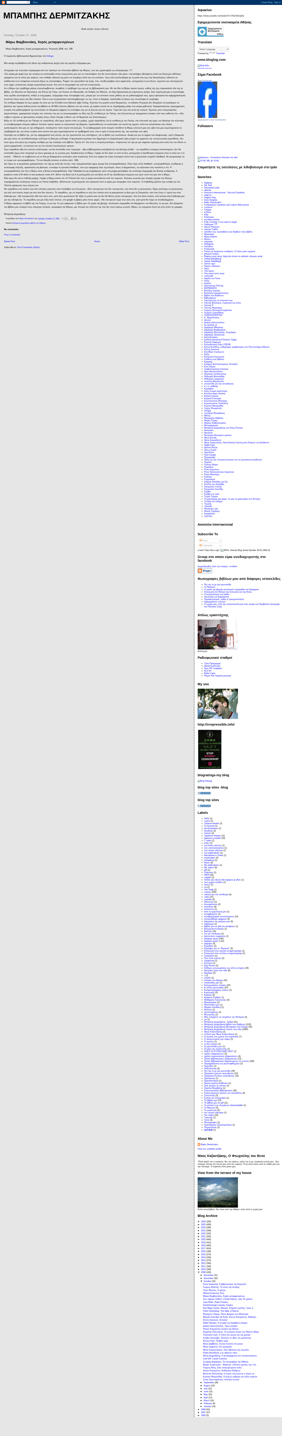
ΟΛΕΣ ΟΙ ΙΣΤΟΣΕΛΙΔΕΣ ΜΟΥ (218, 1051)
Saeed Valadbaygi (212, 261)
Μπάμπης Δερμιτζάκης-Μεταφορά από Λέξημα (226, 1027)
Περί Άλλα (209, 452)
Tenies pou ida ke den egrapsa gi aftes (222, 880)
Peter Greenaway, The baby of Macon (221, 1311)
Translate (220, 53)
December (209, 1275)
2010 (203, 1269)
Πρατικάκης (209, 1078)
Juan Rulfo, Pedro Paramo (215, 1302)
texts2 (207, 884)
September (209, 1382)
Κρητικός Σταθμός (212, 997)
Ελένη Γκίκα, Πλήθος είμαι (215, 1341)
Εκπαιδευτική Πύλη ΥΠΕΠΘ (217, 344)
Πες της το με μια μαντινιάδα (217, 584)
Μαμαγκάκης (210, 1002)
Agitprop (208, 183)
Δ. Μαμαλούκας (211, 317)
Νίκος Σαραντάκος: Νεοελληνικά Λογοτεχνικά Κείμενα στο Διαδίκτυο (236, 442)
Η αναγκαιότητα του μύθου (216, 594)
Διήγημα (208, 943)
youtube (208, 899)
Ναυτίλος (208, 433)
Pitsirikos (208, 246)
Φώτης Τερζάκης (212, 511)
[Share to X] (69, 218)
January (208, 1406)
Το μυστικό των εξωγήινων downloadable (223, 1105)
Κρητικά (208, 995)
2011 (203, 1266)
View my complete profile (209, 1149)
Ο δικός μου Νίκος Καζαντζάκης (219, 1034)
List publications (211, 853)
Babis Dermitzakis (205, 80)
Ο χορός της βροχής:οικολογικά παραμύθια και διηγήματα (231, 589)
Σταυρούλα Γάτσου (213, 486)
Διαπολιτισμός (211, 337)
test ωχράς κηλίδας (213, 882)
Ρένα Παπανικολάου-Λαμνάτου (219, 472)
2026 (203, 1221)
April (206, 1397)
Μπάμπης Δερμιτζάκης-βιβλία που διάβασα (29, 223)
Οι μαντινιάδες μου (213, 1046)
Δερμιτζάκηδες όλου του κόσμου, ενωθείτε (217, 566)
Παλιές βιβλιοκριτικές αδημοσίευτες (220, 1058)
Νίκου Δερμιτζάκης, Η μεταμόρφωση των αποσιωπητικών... (231, 1355)
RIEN (206, 875)
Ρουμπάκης (209, 479)
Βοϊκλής (208, 931)
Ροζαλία (208, 477)
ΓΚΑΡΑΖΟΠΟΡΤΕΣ (213, 315)
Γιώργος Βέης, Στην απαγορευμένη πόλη (222, 1367)
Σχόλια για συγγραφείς (215, 1098)
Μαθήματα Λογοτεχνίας (215, 1000)
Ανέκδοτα (208, 906)
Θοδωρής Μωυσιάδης (214, 376)
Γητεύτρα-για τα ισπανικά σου (218, 300)
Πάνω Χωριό (210, 450)
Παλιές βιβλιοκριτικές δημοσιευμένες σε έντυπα (226, 1061)
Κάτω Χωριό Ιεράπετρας (215, 391)
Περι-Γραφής (210, 455)
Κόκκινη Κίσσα (211, 396)
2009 (203, 1272)
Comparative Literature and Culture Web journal (226, 205)
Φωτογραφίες (210, 1122)
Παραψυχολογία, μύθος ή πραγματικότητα (224, 599)
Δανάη (207, 320)
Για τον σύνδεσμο (212, 933)
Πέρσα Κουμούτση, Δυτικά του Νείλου (221, 1329)
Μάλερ (207, 415)
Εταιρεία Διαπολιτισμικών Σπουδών (221, 364)
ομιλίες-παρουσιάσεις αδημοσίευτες (220, 1056)
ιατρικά (207, 978)
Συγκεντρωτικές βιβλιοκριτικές (218, 1090)
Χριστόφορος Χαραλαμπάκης (218, 1125)
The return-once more (214, 273)
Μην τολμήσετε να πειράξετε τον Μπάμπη (224, 1017)
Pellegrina (208, 244)
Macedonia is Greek (213, 855)
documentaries (211, 828)
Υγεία (206, 1120)
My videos (209, 867)
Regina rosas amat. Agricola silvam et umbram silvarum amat (233, 256)
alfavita (207, 190)
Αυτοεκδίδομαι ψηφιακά (215, 919)
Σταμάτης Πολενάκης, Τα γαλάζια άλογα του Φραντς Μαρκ (231, 1332)
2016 (203, 1251)
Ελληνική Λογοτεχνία (214, 357)
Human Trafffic (211, 229)
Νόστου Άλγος (211, 447)
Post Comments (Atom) (28, 247)
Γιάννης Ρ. (209, 305)
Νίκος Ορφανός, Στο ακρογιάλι (217, 1346)
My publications (211, 865)
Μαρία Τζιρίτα (210, 420)
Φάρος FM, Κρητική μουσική (217, 675)
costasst (208, 207)
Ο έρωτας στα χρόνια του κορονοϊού (221, 1036)
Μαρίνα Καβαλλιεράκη (215, 423)
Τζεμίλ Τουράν (211, 496)
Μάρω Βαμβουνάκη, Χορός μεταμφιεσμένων (224, 1296)
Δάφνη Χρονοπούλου (214, 322)
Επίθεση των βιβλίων (214, 359)
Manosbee (209, 234)
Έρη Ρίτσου (209, 965)
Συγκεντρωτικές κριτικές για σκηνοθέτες (223, 1093)
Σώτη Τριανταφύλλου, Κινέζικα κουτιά (221, 1379)
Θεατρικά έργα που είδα (215, 970)
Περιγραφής (209, 457)
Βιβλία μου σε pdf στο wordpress (219, 926)
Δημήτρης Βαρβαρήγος (215, 330)
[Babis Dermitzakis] (207, 117)
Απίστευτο (209, 909)
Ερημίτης (208, 361)
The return (209, 271)
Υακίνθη (208, 506)
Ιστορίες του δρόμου (213, 980)
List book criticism (212, 845)
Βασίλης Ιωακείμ (212, 290)
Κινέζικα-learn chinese (214, 393)
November (209, 1278)
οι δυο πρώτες (211, 1044)
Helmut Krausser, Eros (213, 1293)
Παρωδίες (208, 1066)
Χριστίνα (208, 516)
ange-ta (207, 195)
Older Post (184, 241)
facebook (208, 831)
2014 (203, 1257)
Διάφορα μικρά (211, 938)
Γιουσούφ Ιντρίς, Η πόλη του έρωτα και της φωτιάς (227, 1335)
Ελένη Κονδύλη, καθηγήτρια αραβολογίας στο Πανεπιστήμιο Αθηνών (237, 347)
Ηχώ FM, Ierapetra (213, 668)
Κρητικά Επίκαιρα (212, 398)
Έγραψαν (208, 946)
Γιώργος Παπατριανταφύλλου (218, 310)
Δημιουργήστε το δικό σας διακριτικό (212, 120)
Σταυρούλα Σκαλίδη (213, 489)
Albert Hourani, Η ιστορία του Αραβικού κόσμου (225, 1323)
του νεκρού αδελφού (213, 1112)
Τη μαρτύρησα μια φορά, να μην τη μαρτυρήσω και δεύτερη (232, 499)
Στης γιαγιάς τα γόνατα (215, 1085)
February (208, 1403)
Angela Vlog (210, 197)
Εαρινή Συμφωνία (212, 342)
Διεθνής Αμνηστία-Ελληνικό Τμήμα (220, 339)
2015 (203, 1254)
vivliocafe (208, 276)
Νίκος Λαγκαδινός (212, 440)
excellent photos (212, 219)
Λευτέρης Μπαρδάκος (214, 413)
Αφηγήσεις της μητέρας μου (217, 921)
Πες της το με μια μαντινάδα (217, 1071)
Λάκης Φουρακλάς (213, 408)
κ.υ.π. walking (211, 386)
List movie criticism (213, 850)
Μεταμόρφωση (211, 425)
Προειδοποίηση (211, 1080)
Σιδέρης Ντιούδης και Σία (216, 482)
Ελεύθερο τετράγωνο (214, 352)
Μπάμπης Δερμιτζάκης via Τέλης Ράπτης (223, 428)
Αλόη (206, 281)
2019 (203, 1242)
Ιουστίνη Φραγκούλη (214, 381)
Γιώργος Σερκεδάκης (214, 312)
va (205, 887)
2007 (203, 1412)
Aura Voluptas (210, 200)
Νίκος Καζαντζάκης (213, 1031)
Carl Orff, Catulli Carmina (215, 1358)
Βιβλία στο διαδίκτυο (214, 295)
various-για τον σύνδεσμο (216, 894)
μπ (205, 1019)
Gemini (207, 833)
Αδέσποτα (209, 902)
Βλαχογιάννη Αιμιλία (214, 929)
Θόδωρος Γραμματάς (214, 379)
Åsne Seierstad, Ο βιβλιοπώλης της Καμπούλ (224, 1284)
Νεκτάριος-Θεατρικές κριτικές (218, 435)
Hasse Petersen (211, 227)
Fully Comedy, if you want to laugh (220, 222)
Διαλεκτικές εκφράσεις (214, 936)
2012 (203, 1263)
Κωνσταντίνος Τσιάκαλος (216, 403)
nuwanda (208, 241)
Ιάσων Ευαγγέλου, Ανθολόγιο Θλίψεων (222, 1370)
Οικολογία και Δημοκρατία (216, 597)
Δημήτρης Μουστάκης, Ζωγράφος (220, 332)
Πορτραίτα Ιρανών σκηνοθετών (219, 1073)
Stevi (206, 268)
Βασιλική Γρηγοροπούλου (216, 293)
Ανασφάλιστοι (210, 904)
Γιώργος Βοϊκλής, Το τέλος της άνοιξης (221, 1287)
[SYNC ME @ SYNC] (208, 160)
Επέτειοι (208, 963)
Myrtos (207, 239)
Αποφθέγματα (210, 914)
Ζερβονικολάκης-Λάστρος (216, 369)
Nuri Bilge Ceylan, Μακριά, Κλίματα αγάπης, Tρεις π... (229, 1308)
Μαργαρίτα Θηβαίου (213, 418)
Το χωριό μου (210, 1110)
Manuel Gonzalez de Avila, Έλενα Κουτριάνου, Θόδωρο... (230, 1317)
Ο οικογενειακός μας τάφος (217, 1039)
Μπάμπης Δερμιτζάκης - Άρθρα (218, 1022)
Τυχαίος (208, 504)
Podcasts (208, 872)
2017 (203, 1248)
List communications (214, 848)
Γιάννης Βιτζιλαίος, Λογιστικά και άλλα (222, 303)
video (206, 897)
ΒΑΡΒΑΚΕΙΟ (210, 288)
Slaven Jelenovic (212, 266)
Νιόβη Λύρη (209, 445)
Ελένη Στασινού (211, 349)
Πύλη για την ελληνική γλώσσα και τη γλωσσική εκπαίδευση (233, 459)
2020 (203, 1239)
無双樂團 (208, 1130)
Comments (207, 545)
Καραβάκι (208, 388)
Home (97, 241)
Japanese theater (212, 835)
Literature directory (205, 68)
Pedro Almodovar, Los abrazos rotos (220, 1353)
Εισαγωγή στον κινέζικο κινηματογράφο (223, 953)
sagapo (207, 877)
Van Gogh (208, 889)
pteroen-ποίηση (211, 254)
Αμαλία (207, 283)
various (207, 892)
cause (207, 821)
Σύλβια (207, 491)
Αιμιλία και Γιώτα (212, 278)
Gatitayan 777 (210, 224)
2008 (203, 1409)
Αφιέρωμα (209, 924)
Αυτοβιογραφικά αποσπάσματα (219, 916)
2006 (203, 1415)
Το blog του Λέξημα (213, 501)
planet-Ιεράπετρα (212, 666)
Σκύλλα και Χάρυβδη (214, 484)
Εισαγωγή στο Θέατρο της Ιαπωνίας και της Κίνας (228, 592)
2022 (203, 1233)
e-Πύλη (207, 212)
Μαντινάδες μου (211, 1005)
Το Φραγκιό (209, 587)
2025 (203, 1224)
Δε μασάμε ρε (210, 325)
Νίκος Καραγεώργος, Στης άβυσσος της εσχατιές (226, 1350)
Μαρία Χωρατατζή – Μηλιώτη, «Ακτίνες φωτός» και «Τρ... (230, 1364)
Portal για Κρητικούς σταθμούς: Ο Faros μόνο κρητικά (229, 251)
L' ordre (207, 840)
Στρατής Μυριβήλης (213, 1088)
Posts (205, 540)
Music (207, 862)
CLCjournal (209, 826)
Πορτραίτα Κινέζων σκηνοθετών (219, 1076)
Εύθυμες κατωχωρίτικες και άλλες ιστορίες (224, 968)
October (208, 1281)
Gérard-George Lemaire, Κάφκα (218, 1305)
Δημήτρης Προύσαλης (214, 334)
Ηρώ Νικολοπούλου (213, 371)
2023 (203, 1230)
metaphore (209, 860)
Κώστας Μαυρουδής (213, 406)
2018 (203, 1245)
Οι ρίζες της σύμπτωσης (215, 1049)
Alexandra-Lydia (211, 187)
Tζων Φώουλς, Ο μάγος (214, 1290)
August (207, 1385)
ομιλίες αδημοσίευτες (214, 1054)
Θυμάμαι (208, 973)
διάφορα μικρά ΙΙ (212, 941)
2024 (203, 1227)
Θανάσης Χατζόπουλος (215, 374)
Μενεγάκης (209, 1014)
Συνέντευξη (209, 1095)
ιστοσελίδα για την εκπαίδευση (218, 383)
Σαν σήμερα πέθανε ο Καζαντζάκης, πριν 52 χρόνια (227, 1299)
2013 (203, 1260)
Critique (207, 209)
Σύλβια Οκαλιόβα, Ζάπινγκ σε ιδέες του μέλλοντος (227, 1338)
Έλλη (206, 354)
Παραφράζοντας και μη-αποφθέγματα (222, 1063)
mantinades (209, 857)
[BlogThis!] (66, 218)
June (206, 1391)
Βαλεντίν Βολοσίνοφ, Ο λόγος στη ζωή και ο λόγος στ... (229, 1373)
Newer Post (9, 241)
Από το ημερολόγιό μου (215, 911)
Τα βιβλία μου (210, 1100)
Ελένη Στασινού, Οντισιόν (215, 1320)
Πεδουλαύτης (210, 1068)
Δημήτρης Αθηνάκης (213, 327)
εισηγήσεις (209, 956)
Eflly (206, 214)
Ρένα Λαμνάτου (211, 469)
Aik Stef (208, 185)
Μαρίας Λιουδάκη (212, 1007)
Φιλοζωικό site (211, 508)
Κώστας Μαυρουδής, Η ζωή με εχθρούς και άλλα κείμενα (230, 1376)
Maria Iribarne (210, 236)
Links (206, 843)
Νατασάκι (208, 430)
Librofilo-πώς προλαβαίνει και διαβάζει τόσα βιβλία (228, 232)
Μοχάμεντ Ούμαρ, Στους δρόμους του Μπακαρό (225, 1314)
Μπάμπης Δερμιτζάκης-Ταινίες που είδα (223, 1029)
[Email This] (63, 218)
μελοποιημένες (211, 1012)
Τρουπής (208, 1117)
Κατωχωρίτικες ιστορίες (215, 985)
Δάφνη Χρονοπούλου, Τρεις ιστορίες (220, 1326)
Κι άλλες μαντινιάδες (214, 987)
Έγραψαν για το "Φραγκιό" (217, 948)
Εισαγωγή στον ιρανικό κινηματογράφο (222, 951)
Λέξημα (50, 56)
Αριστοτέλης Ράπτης (213, 285)
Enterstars (209, 217)
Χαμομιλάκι (209, 513)
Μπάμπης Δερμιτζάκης (56, 15)
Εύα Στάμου (209, 366)
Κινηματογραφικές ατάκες (216, 990)
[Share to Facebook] (72, 218)
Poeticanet (209, 249)
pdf (205, 870)
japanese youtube (212, 838)
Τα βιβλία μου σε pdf (214, 1103)
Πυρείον (208, 462)
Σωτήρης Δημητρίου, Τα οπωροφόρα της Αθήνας (225, 1362)
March (207, 1400)
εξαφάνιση (209, 960)
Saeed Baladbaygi (212, 258)
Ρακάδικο (208, 467)
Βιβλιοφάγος (210, 298)
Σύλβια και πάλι (211, 494)
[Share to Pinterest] (75, 218)
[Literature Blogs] (203, 65)
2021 (203, 1236)
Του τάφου (209, 1115)
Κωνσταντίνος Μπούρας (215, 401)
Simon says (209, 263)
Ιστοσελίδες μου (211, 982)
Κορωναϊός (209, 992)
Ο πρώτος (209, 1041)
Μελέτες (208, 1009)
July (206, 1388)
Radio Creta (209, 673)
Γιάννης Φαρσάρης (213, 308)
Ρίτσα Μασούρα (211, 474)
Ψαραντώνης (210, 1127)
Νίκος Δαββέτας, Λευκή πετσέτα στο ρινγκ (223, 1344)
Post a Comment (12, 234)
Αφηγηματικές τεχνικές (215, 601)
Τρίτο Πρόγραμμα (212, 663)
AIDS (206, 818)
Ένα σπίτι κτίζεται (212, 958)
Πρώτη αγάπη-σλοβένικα (216, 1083)
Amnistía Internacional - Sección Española (224, 192)
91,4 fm (207, 671)
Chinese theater (211, 823)
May (206, 1394)
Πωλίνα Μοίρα (211, 464)
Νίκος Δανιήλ (210, 437)
